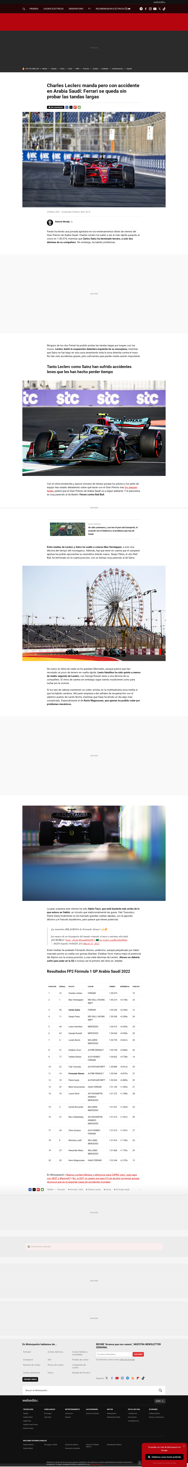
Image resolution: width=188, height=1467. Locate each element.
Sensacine (69, 1413)
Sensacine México (71, 1445)
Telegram (141, 8)
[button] (63, 221)
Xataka (25, 1413)
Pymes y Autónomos (156, 1417)
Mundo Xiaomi (28, 1428)
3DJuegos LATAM (50, 1445)
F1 (89, 9)
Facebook (145, 8)
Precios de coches (56, 1365)
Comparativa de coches (79, 1366)
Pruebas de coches (80, 1360)
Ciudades (104, 69)
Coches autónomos (31, 1373)
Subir (158, 1401)
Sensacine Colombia (72, 1448)
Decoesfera (132, 1417)
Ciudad (95, 69)
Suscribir (138, 1354)
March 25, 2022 (91, 943)
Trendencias (132, 1413)
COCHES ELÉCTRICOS (53, 9)
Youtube (154, 8)
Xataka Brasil (28, 1448)
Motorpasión (111, 1413)
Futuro (50, 1373)
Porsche (86, 69)
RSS (133, 1378)
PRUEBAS (34, 9)
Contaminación (117, 69)
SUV (49, 1360)
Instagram (150, 8)
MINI (77, 69)
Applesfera (27, 1421)
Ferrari (108, 1189)
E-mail (79, 107)
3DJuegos (48, 1413)
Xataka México (28, 1445)
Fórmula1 (61, 1189)
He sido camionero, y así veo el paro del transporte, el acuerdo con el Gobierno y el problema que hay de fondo (113, 530)
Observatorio (76, 9)
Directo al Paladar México (92, 1446)
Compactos (28, 1360)
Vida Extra (47, 1417)
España (129, 69)
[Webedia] (160, 2)
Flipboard (75, 107)
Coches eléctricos (55, 1352)
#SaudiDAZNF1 (87, 940)
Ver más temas (30, 1379)
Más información (96, 1464)
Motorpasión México (114, 1445)
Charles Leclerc (94, 1189)
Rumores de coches (31, 1365)
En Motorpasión (94, 524)
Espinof (68, 1417)
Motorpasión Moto (113, 1417)
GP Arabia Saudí (122, 1189)
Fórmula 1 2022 (76, 1189)
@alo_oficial (71, 940)
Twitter (159, 8)
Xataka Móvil (27, 1417)
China (62, 69)
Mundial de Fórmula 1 (81, 1373)
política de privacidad (127, 1360)
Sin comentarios (57, 107)
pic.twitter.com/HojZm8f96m (113, 940)
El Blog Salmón (154, 1413)
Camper (54, 69)
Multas (44, 69)
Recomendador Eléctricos (110, 9)
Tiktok (164, 8)
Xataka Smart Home (30, 1424)
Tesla (70, 69)
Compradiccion (133, 1421)
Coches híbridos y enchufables (80, 1353)
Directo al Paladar (92, 1413)
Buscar (160, 1390)
